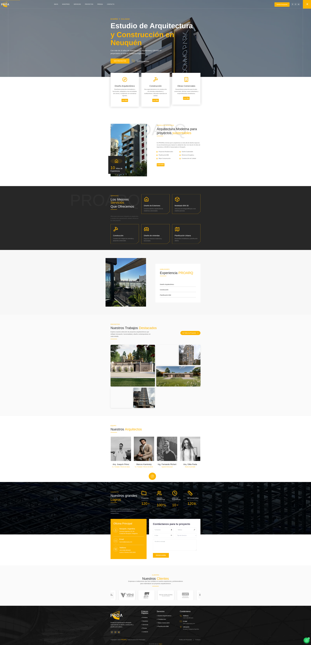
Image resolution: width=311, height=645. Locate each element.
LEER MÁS (160, 164)
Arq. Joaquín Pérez (121, 464)
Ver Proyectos (120, 61)
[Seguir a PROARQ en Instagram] (115, 632)
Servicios (77, 4)
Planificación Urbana (183, 236)
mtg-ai (160, 644)
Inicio (56, 4)
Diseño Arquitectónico (164, 615)
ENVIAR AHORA (161, 555)
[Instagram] (295, 4)
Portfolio (144, 617)
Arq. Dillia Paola (190, 464)
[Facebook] (292, 4)
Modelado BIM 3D (182, 206)
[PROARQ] (5, 4)
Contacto (110, 4)
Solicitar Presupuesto (282, 4)
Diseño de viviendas (152, 236)
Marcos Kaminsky (144, 464)
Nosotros (66, 4)
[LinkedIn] (298, 4)
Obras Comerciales (163, 623)
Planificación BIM (163, 626)
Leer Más (125, 100)
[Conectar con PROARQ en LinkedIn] (119, 632)
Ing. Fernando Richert (167, 464)
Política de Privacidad (185, 639)
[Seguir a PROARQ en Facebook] (112, 632)
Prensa (100, 4)
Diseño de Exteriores (152, 206)
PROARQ (124, 639)
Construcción (118, 236)
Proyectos (89, 4)
